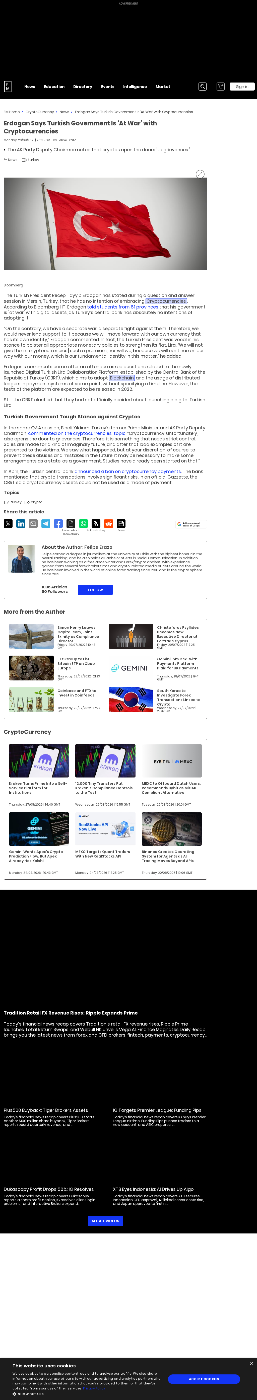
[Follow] (96, 525)
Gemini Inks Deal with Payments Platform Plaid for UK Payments (178, 664)
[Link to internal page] (21, 559)
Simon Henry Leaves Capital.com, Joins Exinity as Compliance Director (78, 634)
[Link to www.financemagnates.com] (31, 636)
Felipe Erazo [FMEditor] (67, 140)
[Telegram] (45, 523)
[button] (87, 1393)
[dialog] (128, 1379)
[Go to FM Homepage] (8, 86)
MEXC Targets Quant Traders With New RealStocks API (102, 854)
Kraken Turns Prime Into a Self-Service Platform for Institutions (38, 788)
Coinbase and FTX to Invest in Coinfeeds (76, 693)
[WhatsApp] (83, 523)
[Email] (33, 523)
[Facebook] (58, 523)
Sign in (242, 87)
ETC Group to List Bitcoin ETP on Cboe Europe (76, 664)
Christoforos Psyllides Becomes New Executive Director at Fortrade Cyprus (178, 634)
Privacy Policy (94, 1388)
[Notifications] (221, 87)
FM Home (12, 111)
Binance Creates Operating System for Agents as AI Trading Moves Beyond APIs (168, 856)
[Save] (121, 525)
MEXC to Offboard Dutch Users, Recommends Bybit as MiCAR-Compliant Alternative (171, 788)
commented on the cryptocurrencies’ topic (76, 433)
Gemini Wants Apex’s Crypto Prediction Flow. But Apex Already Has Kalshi (36, 856)
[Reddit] (108, 523)
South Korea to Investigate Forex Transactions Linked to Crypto (179, 697)
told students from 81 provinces (122, 307)
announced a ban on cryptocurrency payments (128, 471)
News (64, 111)
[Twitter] (8, 523)
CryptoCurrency (40, 111)
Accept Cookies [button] (204, 1379)
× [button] (251, 1363)
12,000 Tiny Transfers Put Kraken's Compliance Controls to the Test (104, 788)
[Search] (203, 87)
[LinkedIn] (20, 523)
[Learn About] (71, 527)
